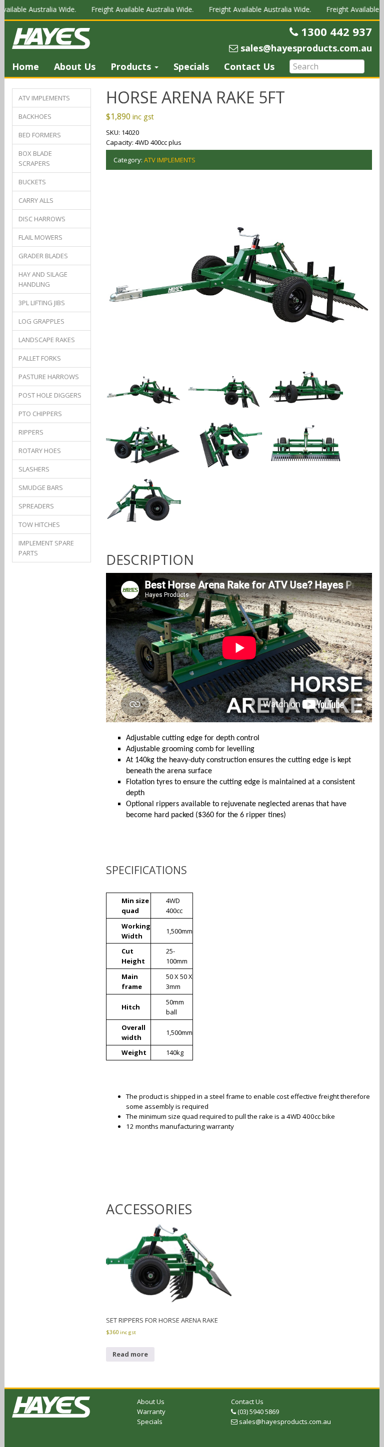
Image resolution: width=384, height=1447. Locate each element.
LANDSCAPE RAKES (46, 339)
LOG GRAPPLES (41, 321)
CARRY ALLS (36, 200)
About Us (75, 66)
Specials (191, 66)
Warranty (151, 1411)
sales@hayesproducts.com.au (284, 1421)
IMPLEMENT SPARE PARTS (46, 547)
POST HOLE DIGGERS (50, 395)
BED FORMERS (39, 134)
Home (25, 66)
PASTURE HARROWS (48, 376)
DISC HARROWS (42, 218)
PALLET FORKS (39, 358)
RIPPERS (31, 432)
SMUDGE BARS (40, 487)
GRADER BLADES (43, 255)
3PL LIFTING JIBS (41, 302)
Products (132, 66)
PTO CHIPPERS (40, 413)
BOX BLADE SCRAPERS (35, 158)
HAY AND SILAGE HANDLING (43, 279)
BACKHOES (35, 116)
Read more (130, 1354)
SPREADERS (36, 505)
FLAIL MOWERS (40, 237)
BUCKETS (32, 181)
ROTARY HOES (39, 450)
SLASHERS (34, 469)
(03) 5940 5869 (257, 1411)
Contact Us (249, 66)
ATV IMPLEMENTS (44, 97)
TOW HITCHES (39, 524)
